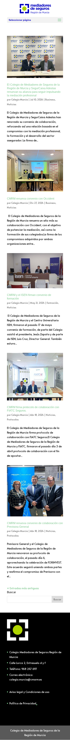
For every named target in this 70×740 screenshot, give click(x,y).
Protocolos (13, 419)
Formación (52, 302)
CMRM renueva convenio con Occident (30, 198)
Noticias (11, 104)
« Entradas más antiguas (23, 588)
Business (50, 99)
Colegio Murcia (19, 99)
